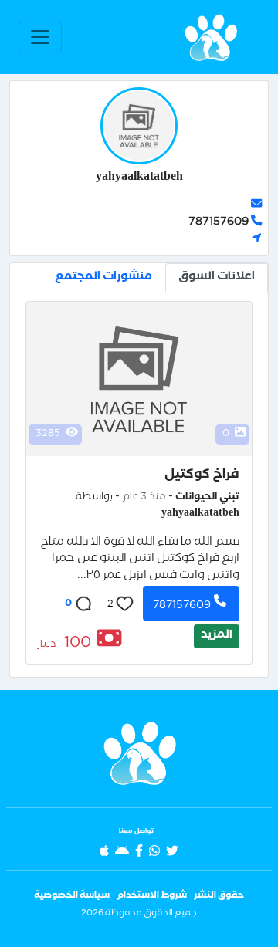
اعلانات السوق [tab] (216, 278)
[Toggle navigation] (40, 37)
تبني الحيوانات (207, 498)
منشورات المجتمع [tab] (103, 278)
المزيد (216, 636)
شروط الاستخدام (152, 896)
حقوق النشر (219, 896)
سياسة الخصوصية (72, 896)
